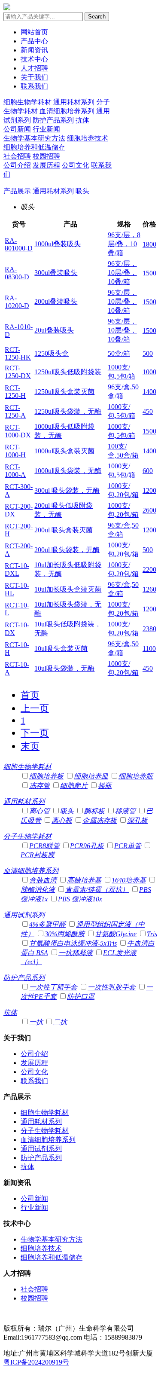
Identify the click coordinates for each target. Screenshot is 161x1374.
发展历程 (46, 165)
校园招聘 (46, 156)
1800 (149, 244)
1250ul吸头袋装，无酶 (67, 411)
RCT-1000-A (15, 470)
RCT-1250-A (15, 411)
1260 (149, 589)
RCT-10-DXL (17, 569)
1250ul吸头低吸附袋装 (67, 372)
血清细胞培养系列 (66, 111)
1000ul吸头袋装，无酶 (67, 470)
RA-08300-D (17, 273)
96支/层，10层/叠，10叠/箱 (122, 272)
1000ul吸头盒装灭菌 (64, 451)
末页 (30, 746)
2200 (149, 569)
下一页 (35, 732)
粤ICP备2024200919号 (36, 1362)
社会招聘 (17, 156)
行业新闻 (46, 129)
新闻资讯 (34, 50)
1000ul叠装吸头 (57, 243)
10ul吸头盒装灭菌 (61, 648)
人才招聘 (34, 68)
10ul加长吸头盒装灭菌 (67, 589)
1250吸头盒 (51, 353)
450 (148, 411)
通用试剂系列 (24, 915)
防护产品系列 (53, 120)
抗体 (82, 120)
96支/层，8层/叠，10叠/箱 (124, 243)
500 (148, 353)
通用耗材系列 (73, 102)
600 (148, 470)
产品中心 (34, 41)
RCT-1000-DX (18, 431)
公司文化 (75, 165)
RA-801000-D (19, 244)
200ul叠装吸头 (55, 301)
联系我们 (34, 86)
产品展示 (17, 191)
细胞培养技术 (87, 138)
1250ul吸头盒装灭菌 (64, 391)
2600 (149, 510)
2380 (149, 628)
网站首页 (34, 32)
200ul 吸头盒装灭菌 (63, 530)
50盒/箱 (119, 353)
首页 (30, 695)
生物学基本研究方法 (34, 138)
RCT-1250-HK (18, 353)
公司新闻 (17, 129)
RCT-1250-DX (18, 371)
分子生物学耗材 (27, 836)
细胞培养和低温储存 (34, 147)
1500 (149, 273)
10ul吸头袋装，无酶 (64, 668)
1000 (149, 372)
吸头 (82, 191)
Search (97, 16)
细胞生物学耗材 (27, 102)
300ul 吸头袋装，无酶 (67, 490)
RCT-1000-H (15, 450)
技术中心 (34, 59)
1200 (149, 490)
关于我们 (34, 77)
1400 (149, 391)
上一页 (35, 708)
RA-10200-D (17, 301)
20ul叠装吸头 (54, 330)
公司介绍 (17, 165)
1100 (149, 648)
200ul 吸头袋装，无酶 (67, 549)
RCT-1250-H (15, 391)
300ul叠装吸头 (55, 272)
